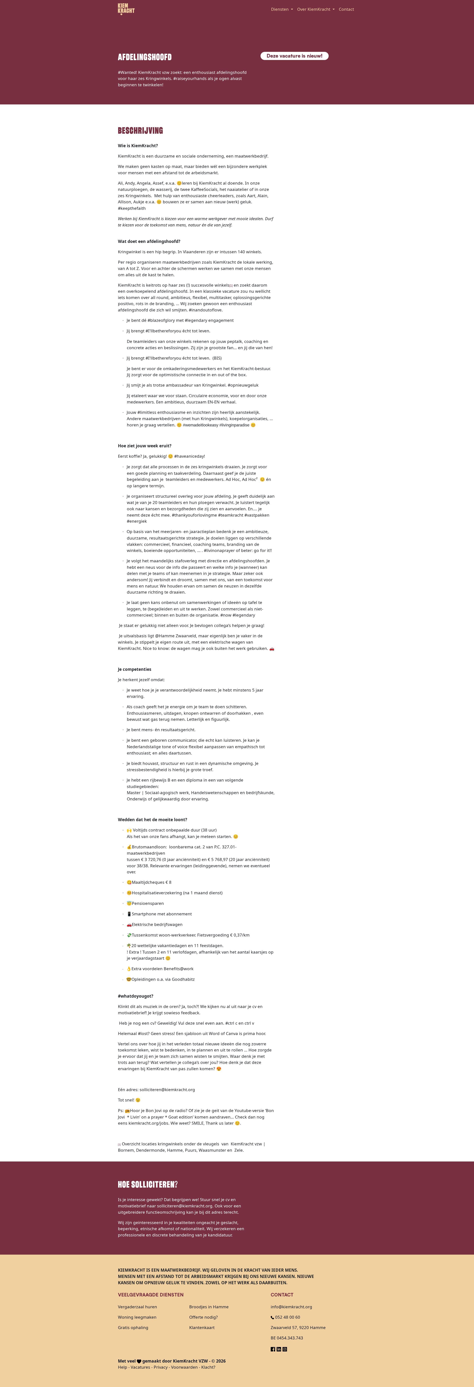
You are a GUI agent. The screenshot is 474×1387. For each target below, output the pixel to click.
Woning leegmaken (137, 1317)
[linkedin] (280, 1348)
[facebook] (274, 1348)
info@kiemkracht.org (291, 1307)
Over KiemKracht (314, 9)
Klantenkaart (202, 1327)
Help (122, 1367)
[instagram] (285, 1348)
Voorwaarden (184, 1367)
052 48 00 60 (287, 1317)
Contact (346, 9)
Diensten (280, 9)
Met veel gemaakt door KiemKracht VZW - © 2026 (172, 1361)
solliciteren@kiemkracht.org (184, 1206)
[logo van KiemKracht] (126, 9)
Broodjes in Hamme (209, 1307)
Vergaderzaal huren (137, 1307)
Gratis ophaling (133, 1327)
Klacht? (208, 1367)
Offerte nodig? (203, 1317)
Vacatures (140, 1367)
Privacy (161, 1367)
